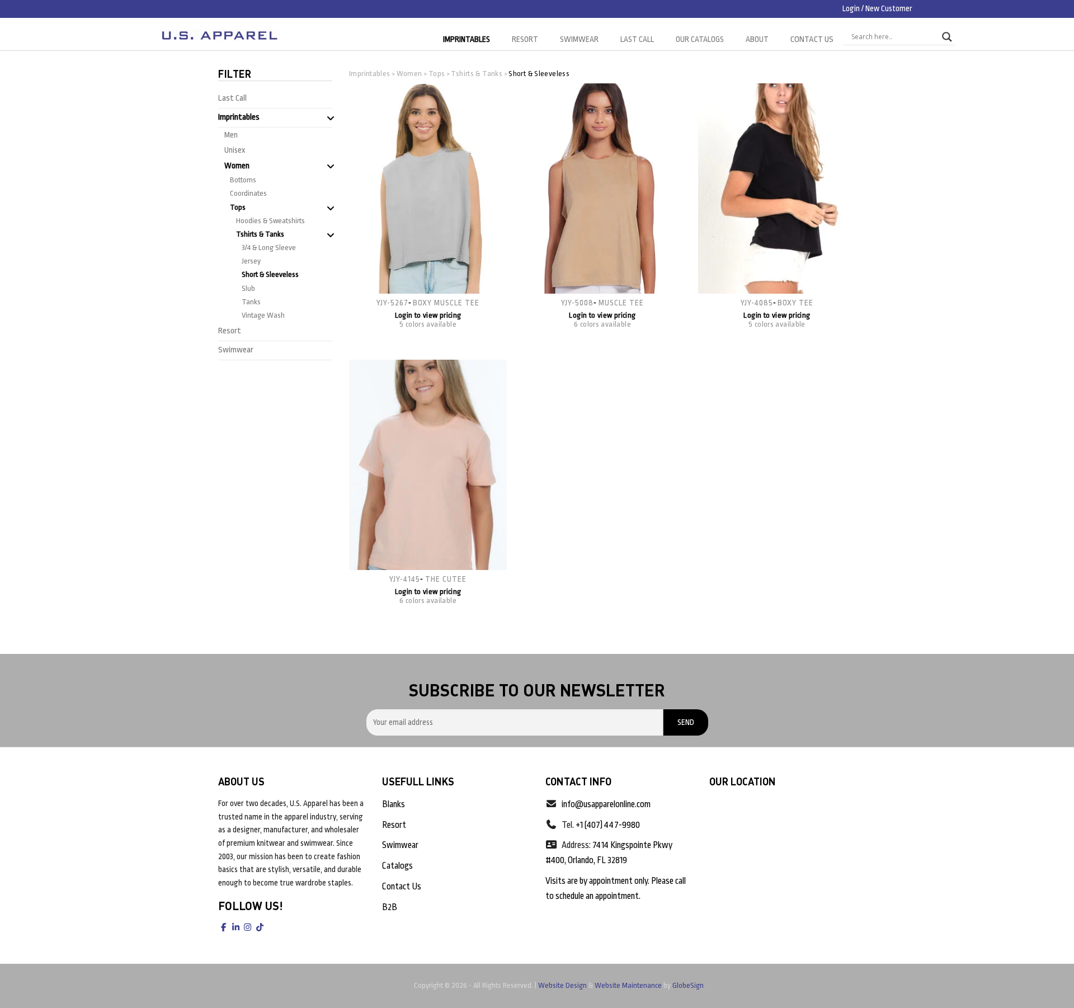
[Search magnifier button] (947, 37)
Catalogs (397, 866)
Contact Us (811, 39)
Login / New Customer (877, 8)
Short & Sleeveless (270, 274)
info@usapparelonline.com (606, 804)
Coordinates (248, 193)
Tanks (251, 302)
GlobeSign (688, 985)
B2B (389, 907)
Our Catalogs (700, 39)
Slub (248, 288)
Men (231, 134)
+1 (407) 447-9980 (608, 825)
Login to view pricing (428, 315)
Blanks (393, 804)
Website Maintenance (628, 985)
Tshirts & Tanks (260, 234)
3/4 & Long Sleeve (269, 247)
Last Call (637, 39)
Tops (238, 207)
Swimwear (579, 39)
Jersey (251, 261)
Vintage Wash (263, 315)
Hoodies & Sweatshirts (270, 220)
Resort (525, 39)
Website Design (562, 985)
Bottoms (243, 180)
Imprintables (466, 39)
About (757, 39)
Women (236, 165)
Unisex (234, 149)
